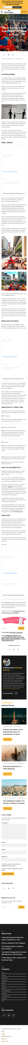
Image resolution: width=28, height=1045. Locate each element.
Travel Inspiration (7, 640)
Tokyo (23, 638)
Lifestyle (3, 983)
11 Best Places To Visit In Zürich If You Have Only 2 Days (13, 959)
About (2, 1031)
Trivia (2, 1001)
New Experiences (15, 638)
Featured (14, 25)
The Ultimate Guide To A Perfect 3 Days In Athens (12, 947)
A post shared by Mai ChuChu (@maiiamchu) (13, 594)
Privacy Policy (4, 1041)
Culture (3, 972)
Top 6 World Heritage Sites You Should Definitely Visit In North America (13, 953)
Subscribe (24, 11)
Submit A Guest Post (6, 1036)
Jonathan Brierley (8, 58)
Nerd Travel (5, 638)
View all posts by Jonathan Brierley (11, 688)
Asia (19, 635)
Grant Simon (8, 726)
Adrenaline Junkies (11, 635)
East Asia (16, 637)
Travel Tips (4, 993)
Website (4, 856)
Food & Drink (4, 978)
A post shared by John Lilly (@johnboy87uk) (13, 378)
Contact (3, 1034)
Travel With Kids (5, 996)
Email (3, 849)
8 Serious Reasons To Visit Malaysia (13, 943)
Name (3, 842)
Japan (22, 637)
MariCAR (10, 486)
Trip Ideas (19, 632)
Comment (5, 823)
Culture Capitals (7, 637)
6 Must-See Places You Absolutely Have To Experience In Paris (12, 938)
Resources (4, 1038)
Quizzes (3, 985)
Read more (7, 739)
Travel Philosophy (5, 990)
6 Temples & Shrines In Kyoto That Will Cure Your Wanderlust (13, 611)
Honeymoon (4, 980)
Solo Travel (4, 988)
